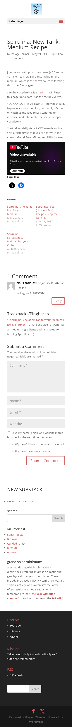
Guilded (12, 543)
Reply (58, 301)
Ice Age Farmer (20, 54)
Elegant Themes (35, 717)
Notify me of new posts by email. (32, 451)
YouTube (15, 625)
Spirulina (57, 54)
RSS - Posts (16, 675)
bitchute (12, 548)
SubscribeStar (16, 534)
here (41, 92)
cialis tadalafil (26, 283)
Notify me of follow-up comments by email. (38, 444)
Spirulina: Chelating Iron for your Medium (19, 210)
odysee (11, 552)
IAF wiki (57, 598)
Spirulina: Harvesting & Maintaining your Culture (17, 239)
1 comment (16, 58)
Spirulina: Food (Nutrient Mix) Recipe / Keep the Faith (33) (47, 212)
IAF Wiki (12, 539)
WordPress (36, 721)
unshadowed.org (22, 501)
